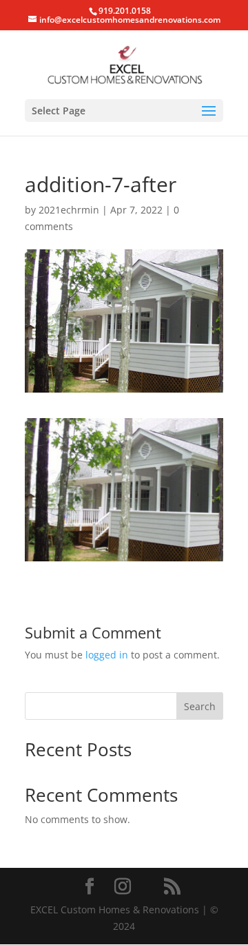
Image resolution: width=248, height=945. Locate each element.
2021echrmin (69, 209)
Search (200, 706)
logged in (106, 654)
